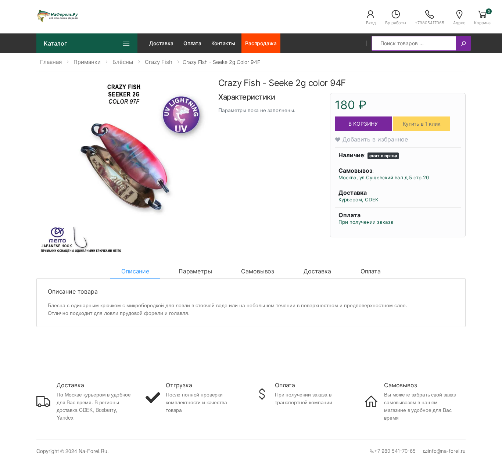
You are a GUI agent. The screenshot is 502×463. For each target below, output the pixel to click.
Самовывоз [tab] (257, 271)
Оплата (192, 43)
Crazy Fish (158, 61)
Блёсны (122, 61)
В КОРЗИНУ (363, 124)
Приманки (87, 61)
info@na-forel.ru (447, 451)
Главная (51, 61)
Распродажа (261, 43)
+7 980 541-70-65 (395, 451)
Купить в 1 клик (422, 124)
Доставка (161, 43)
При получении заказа (366, 222)
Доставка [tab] (317, 271)
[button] (370, 17)
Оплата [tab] (371, 271)
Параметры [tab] (195, 271)
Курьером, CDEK (358, 199)
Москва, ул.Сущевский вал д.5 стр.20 (383, 177)
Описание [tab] (135, 271)
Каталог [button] (55, 43)
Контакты (223, 43)
